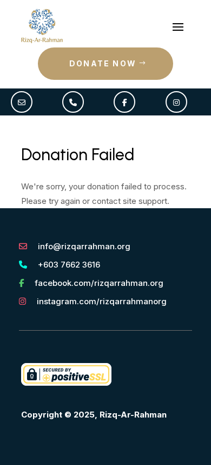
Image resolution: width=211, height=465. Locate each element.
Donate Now (102, 63)
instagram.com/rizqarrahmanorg (102, 301)
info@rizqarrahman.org (84, 246)
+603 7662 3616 (69, 264)
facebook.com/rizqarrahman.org (99, 283)
